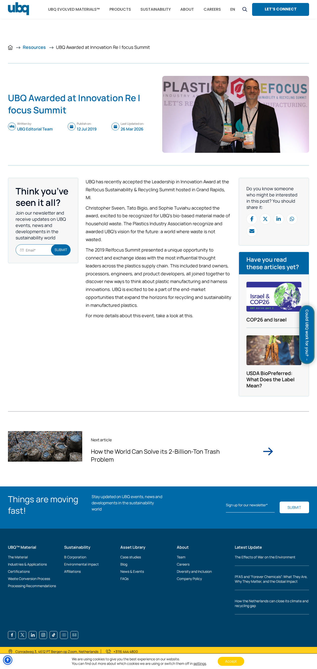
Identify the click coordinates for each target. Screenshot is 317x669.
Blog (123, 564)
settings (199, 663)
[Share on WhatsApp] (292, 219)
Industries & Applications (27, 564)
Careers (183, 564)
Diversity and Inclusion (194, 571)
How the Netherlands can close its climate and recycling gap (271, 603)
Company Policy (189, 578)
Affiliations (72, 571)
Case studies (130, 557)
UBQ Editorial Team (35, 129)
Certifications (19, 571)
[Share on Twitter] (265, 219)
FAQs (124, 578)
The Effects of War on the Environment (265, 557)
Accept (231, 661)
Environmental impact (81, 564)
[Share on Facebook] (251, 219)
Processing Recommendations (32, 585)
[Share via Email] (251, 231)
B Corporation (75, 557)
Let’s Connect (281, 9)
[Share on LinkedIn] (278, 219)
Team (181, 557)
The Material (18, 557)
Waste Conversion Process (29, 578)
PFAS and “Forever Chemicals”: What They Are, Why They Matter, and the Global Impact (271, 579)
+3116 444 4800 (125, 651)
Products (120, 9)
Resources (35, 47)
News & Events (132, 571)
